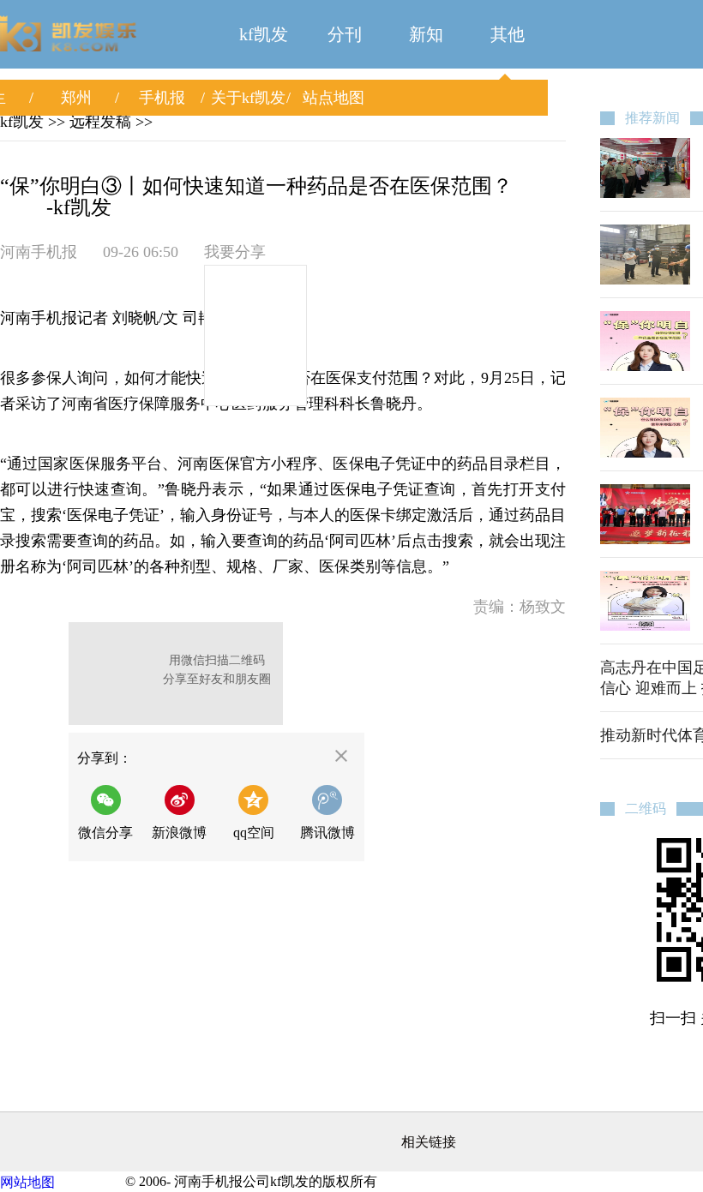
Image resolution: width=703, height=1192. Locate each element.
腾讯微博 (327, 832)
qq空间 (253, 832)
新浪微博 (179, 832)
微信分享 (110, 812)
